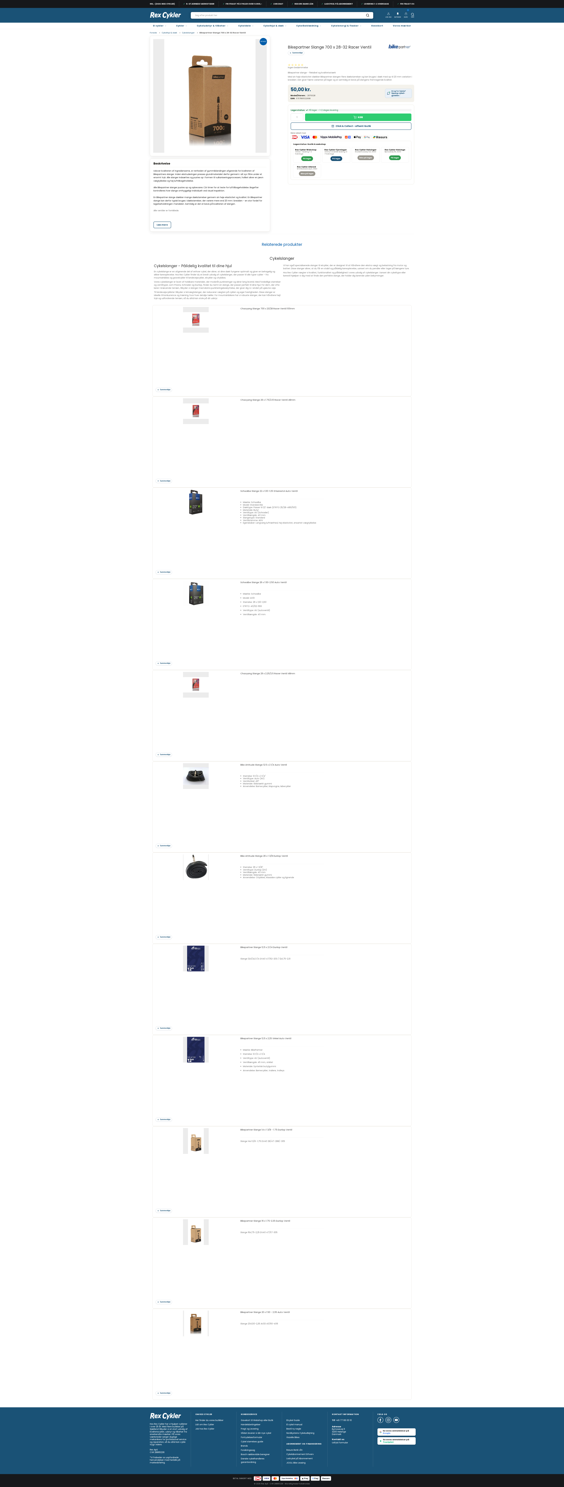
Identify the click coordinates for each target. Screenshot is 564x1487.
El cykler (158, 25)
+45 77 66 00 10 (344, 1420)
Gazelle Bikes (292, 1437)
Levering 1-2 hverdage (353, 3)
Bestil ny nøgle (293, 1428)
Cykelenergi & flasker (345, 25)
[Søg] (367, 16)
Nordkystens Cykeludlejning (300, 1433)
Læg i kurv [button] (358, 117)
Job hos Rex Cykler (204, 1428)
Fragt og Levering (249, 1428)
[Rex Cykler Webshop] (165, 15)
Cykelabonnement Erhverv (300, 1454)
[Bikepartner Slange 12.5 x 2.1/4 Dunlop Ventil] (195, 987)
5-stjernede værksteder (177, 3)
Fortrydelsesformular (251, 1437)
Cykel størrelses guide (252, 1441)
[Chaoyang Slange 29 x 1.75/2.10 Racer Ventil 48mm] (195, 440)
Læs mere (162, 224)
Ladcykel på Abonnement (315, 3)
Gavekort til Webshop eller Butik (257, 1420)
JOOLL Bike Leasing (296, 1462)
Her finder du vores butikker (209, 1420)
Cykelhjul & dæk (273, 25)
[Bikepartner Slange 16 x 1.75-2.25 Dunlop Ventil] (195, 1260)
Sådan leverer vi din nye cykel (256, 1433)
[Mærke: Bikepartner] (399, 46)
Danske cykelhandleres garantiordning (252, 1460)
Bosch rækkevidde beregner (255, 1454)
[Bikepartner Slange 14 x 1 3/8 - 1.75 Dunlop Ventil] (195, 1169)
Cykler (180, 25)
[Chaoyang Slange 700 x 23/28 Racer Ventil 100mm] (195, 348)
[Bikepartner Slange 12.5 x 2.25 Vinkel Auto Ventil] (195, 1078)
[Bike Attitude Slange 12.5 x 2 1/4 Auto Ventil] (195, 804)
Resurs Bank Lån (280, 3)
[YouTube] (396, 1424)
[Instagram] (389, 1424)
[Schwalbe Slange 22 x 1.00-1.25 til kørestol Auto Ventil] (195, 531)
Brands (244, 1445)
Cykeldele (244, 25)
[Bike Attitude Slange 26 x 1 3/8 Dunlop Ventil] (195, 896)
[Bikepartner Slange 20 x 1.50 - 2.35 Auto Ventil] (195, 1352)
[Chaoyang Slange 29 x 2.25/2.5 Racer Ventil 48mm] (195, 713)
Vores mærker (402, 25)
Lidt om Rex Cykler (204, 1424)
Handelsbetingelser (250, 1424)
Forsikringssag (248, 1450)
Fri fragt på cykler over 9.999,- (221, 3)
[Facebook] (381, 1424)
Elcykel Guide (293, 1420)
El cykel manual (294, 1424)
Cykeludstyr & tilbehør (211, 25)
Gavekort (377, 25)
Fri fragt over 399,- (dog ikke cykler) (398, 3)
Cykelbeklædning (307, 25)
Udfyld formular (340, 1442)
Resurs (326, 1478)
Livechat (255, 3)
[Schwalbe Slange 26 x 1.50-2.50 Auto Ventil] (195, 622)
